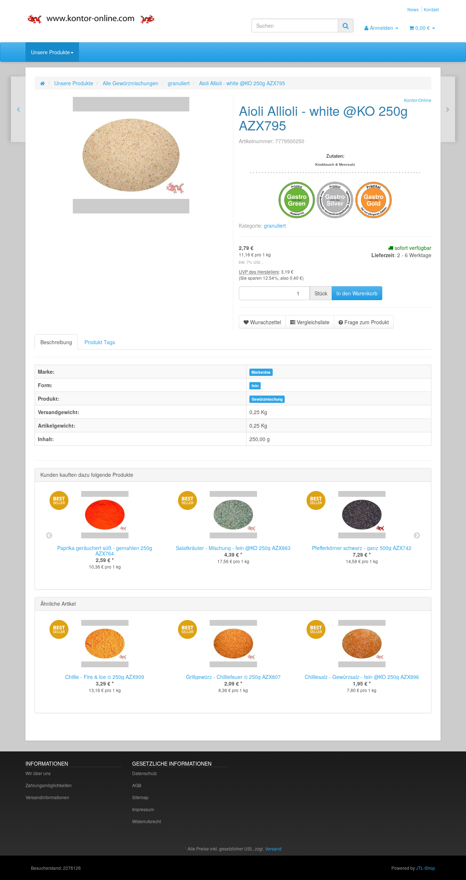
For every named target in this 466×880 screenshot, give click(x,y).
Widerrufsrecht (146, 821)
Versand (273, 848)
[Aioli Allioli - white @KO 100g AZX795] (18, 109)
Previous (49, 536)
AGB (136, 785)
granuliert (275, 225)
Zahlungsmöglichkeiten (48, 785)
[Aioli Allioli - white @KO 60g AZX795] (448, 109)
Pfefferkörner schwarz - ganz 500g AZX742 (361, 547)
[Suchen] (346, 25)
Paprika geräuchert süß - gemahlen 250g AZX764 (104, 550)
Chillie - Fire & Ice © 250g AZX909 (104, 676)
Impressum (143, 809)
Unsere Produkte (50, 52)
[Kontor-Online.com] (91, 18)
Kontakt (431, 9)
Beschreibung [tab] (56, 342)
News (413, 9)
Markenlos (261, 372)
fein (255, 385)
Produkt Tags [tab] (99, 342)
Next (417, 536)
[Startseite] (42, 83)
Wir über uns (38, 773)
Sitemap (140, 797)
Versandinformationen (47, 797)
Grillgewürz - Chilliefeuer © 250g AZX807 (233, 676)
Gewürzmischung (267, 399)
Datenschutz (144, 773)
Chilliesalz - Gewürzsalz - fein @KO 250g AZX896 (362, 676)
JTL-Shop (425, 868)
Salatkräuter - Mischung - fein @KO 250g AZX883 (233, 547)
